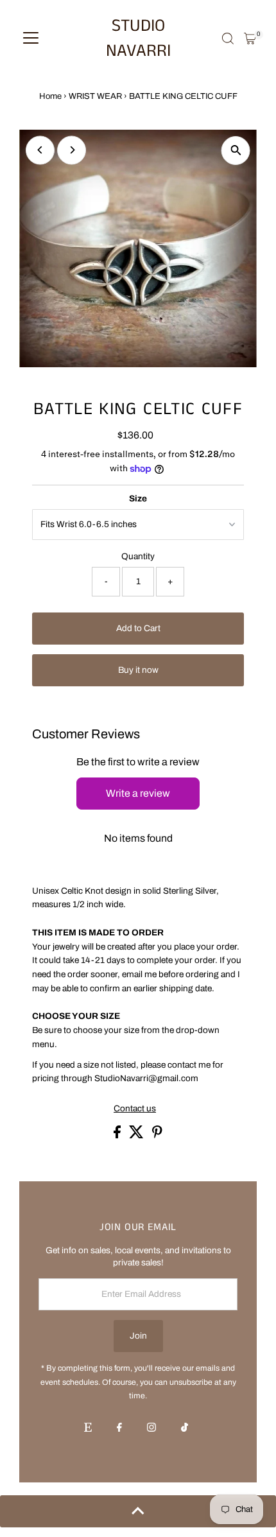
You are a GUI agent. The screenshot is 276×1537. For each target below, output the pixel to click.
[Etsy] (88, 1428)
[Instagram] (151, 1428)
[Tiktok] (184, 1428)
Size (138, 498)
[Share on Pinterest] (157, 1135)
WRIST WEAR (95, 96)
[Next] (71, 149)
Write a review (138, 793)
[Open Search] (228, 38)
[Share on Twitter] (137, 1135)
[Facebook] (119, 1428)
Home (50, 96)
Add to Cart (138, 628)
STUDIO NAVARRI (138, 38)
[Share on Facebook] (118, 1135)
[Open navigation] (30, 38)
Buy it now (138, 670)
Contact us (135, 1108)
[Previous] (40, 149)
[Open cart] (250, 38)
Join (138, 1336)
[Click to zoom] (235, 150)
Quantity (138, 556)
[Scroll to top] (138, 1511)
